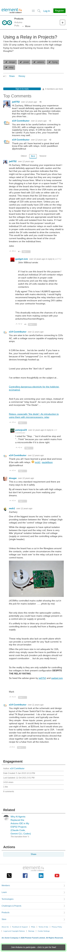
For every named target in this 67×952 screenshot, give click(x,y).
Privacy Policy (57, 927)
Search (39, 11)
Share (12, 76)
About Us (5, 927)
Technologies (7, 899)
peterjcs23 (21, 430)
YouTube (57, 875)
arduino (40, 62)
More (27, 26)
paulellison (47, 462)
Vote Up (10, 251)
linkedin (41, 875)
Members (6, 885)
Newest (43, 156)
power (26, 62)
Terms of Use (43, 927)
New (62, 22)
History (22, 76)
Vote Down (15, 251)
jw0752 (16, 101)
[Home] (12, 10)
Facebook (25, 875)
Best (33, 156)
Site (33, 11)
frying (54, 62)
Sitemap (31, 931)
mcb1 (37, 462)
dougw (13, 478)
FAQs (33, 927)
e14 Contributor (21, 120)
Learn (4, 892)
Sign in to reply (22, 89)
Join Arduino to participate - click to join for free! (33, 947)
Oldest (24, 156)
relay (11, 67)
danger (12, 62)
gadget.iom (21, 259)
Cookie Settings (44, 931)
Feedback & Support (20, 927)
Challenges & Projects (11, 906)
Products (18, 18)
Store (4, 919)
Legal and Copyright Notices (14, 931)
